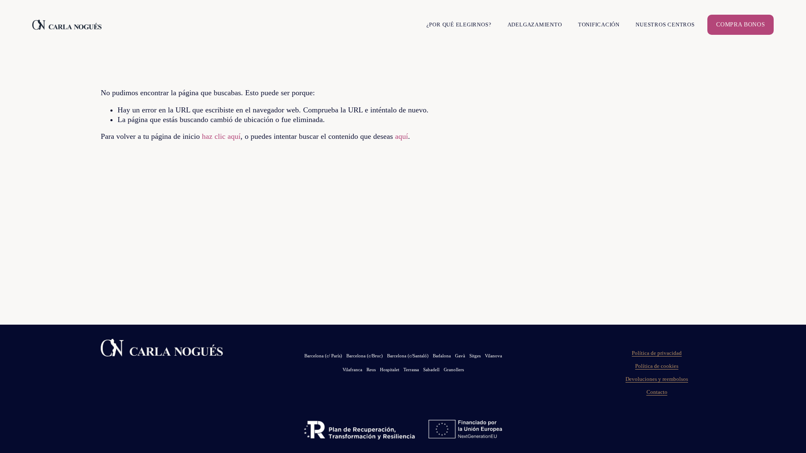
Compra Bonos (740, 24)
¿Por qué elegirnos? (459, 25)
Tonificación (599, 25)
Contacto (656, 392)
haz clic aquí (221, 136)
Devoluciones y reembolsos (656, 379)
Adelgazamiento (535, 25)
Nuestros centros (665, 25)
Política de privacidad (657, 353)
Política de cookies (656, 366)
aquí (401, 136)
